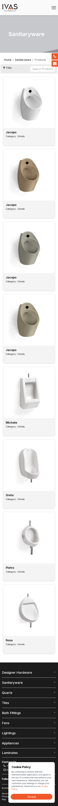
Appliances (10, 743)
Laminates (10, 753)
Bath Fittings (11, 713)
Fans (5, 723)
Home (7, 59)
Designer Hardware (17, 672)
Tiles (5, 703)
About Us (6, 793)
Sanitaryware (23, 59)
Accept (31, 796)
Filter (8, 67)
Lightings (9, 733)
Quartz (7, 693)
